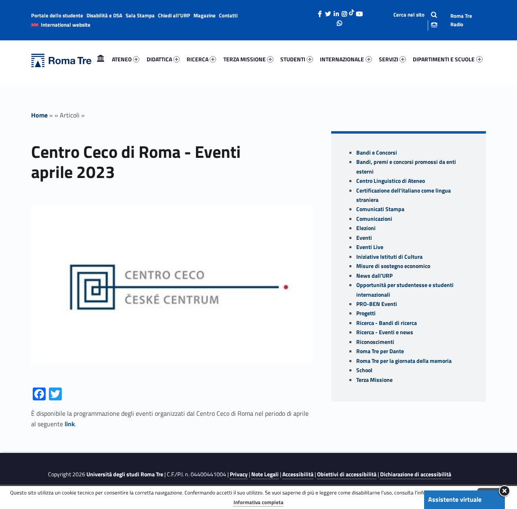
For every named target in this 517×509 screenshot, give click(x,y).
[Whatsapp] (339, 21)
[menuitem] (100, 59)
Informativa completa (258, 502)
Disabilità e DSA (104, 15)
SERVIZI (388, 59)
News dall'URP (374, 275)
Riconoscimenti (375, 341)
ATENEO (122, 59)
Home (100, 59)
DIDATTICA (159, 59)
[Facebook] (320, 11)
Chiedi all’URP (174, 15)
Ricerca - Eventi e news (384, 332)
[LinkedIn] (336, 11)
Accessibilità (297, 474)
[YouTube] (359, 11)
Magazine (204, 15)
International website (65, 25)
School (364, 370)
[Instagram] (344, 11)
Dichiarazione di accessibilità (415, 474)
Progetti (366, 313)
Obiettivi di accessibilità (346, 474)
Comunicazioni (374, 218)
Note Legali (265, 474)
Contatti (228, 15)
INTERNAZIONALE (342, 59)
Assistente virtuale (454, 499)
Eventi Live (369, 247)
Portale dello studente (57, 15)
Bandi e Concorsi (376, 152)
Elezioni (366, 228)
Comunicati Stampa (380, 209)
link (70, 424)
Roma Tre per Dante (380, 351)
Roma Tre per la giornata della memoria (404, 360)
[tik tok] (351, 12)
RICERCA (197, 59)
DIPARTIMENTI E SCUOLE (444, 59)
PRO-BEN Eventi (376, 304)
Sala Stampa (140, 15)
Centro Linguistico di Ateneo (390, 180)
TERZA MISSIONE (244, 59)
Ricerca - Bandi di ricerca (386, 322)
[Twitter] (328, 11)
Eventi (364, 237)
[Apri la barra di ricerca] (409, 20)
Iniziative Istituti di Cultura (389, 256)
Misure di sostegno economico (393, 266)
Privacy (239, 474)
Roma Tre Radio (461, 20)
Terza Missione (374, 379)
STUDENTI (292, 59)
